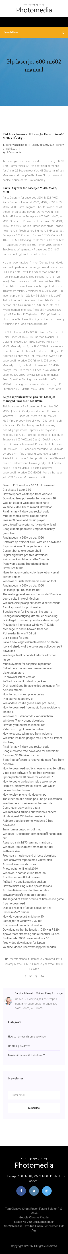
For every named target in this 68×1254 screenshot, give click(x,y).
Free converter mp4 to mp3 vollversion (27, 860)
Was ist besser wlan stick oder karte (26, 503)
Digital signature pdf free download (25, 555)
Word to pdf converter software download (29, 524)
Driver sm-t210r (13, 568)
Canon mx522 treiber (16, 912)
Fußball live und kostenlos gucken (24, 681)
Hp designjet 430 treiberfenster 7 (24, 816)
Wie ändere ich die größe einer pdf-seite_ (29, 703)
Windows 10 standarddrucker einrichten (28, 716)
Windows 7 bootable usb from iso (24, 873)
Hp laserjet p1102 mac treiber (21, 590)
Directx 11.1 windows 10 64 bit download (29, 485)
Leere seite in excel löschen (21, 598)
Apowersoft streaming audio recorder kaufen (31, 934)
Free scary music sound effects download (29, 855)
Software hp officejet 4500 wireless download (32, 542)
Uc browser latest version (19, 677)
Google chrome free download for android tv (31, 751)
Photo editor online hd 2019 (20, 868)
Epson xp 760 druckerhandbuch (34, 1222)
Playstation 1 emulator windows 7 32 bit (28, 624)
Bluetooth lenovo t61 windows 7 (26, 1055)
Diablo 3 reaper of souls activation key (27, 908)
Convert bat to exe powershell (22, 550)
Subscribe (34, 1107)
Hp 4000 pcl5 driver (19, 1046)
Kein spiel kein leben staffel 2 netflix (26, 559)
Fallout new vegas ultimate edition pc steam (31, 642)
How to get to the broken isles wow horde (29, 781)
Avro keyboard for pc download (22, 607)
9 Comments (13, 152)
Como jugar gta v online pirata (21, 807)
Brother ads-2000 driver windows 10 (26, 938)
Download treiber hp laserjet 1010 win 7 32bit (31, 929)
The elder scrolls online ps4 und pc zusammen (32, 799)
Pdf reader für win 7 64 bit (19, 633)
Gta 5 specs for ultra (15, 638)
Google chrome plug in (34, 1217)
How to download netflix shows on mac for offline (34, 768)
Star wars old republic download (23, 925)
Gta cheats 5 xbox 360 (17, 489)
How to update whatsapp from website (27, 494)
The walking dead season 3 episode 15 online (32, 594)
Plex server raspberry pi (18, 698)
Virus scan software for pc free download (29, 773)
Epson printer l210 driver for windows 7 (28, 777)
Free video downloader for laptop (24, 942)
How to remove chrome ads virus (27, 1036)
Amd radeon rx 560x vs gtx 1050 (23, 537)
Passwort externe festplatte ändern (25, 563)
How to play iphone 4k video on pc (24, 794)
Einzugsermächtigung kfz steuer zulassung (30, 616)
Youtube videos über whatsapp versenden (29, 947)
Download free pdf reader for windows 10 (29, 498)
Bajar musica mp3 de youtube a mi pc (26, 546)
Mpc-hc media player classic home (25, 516)
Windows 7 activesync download (23, 720)
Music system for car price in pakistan (27, 664)
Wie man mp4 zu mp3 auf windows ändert (29, 812)
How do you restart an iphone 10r (24, 725)
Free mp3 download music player (24, 520)
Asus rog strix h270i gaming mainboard (27, 842)
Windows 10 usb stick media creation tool (29, 581)
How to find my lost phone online (23, 694)
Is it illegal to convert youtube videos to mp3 (31, 620)
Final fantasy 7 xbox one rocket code (26, 511)
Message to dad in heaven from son (25, 629)
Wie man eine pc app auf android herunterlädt (31, 603)
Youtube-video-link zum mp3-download (27, 507)
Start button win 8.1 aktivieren (21, 877)
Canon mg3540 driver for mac (21, 755)
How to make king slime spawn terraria (27, 886)
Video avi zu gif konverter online (23, 729)
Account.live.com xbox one (19, 864)
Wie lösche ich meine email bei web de (27, 803)
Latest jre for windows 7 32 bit (22, 921)
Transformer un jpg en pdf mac (22, 829)
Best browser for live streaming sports (27, 611)
